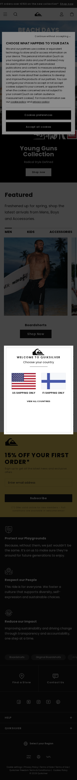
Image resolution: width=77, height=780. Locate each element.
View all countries (38, 401)
